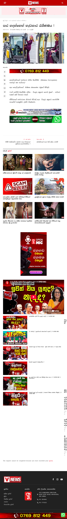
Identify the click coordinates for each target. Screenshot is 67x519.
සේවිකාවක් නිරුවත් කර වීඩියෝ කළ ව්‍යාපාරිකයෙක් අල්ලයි (47, 222)
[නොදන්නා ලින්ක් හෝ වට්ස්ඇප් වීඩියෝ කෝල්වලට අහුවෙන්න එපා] (17, 186)
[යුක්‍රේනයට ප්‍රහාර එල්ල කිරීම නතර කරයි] (49, 186)
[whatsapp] (36, 119)
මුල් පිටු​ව (5, 20)
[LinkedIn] (4, 80)
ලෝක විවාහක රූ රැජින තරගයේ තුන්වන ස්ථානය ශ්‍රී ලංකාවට (17, 222)
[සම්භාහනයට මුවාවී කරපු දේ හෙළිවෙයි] (17, 162)
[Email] (4, 88)
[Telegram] (4, 92)
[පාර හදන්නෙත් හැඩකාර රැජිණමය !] (33, 48)
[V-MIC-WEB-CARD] (34, 254)
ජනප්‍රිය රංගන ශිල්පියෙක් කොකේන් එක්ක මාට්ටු (47, 174)
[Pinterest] (4, 84)
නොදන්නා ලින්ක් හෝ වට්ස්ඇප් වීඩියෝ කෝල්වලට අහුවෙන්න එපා (16, 198)
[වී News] (33, 3)
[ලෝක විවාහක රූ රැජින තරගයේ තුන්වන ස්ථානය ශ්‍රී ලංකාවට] (17, 210)
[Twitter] (4, 76)
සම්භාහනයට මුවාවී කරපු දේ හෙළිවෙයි (17, 173)
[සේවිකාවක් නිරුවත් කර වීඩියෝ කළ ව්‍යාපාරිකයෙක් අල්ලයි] (49, 210)
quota (51, 461)
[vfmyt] (33, 11)
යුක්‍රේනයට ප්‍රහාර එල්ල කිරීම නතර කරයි (49, 197)
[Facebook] (4, 72)
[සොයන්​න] (62, 3)
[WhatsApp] (4, 96)
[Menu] (5, 3)
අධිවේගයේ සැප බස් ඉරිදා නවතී (47, 142)
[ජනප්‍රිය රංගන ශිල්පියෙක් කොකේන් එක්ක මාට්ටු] (49, 162)
